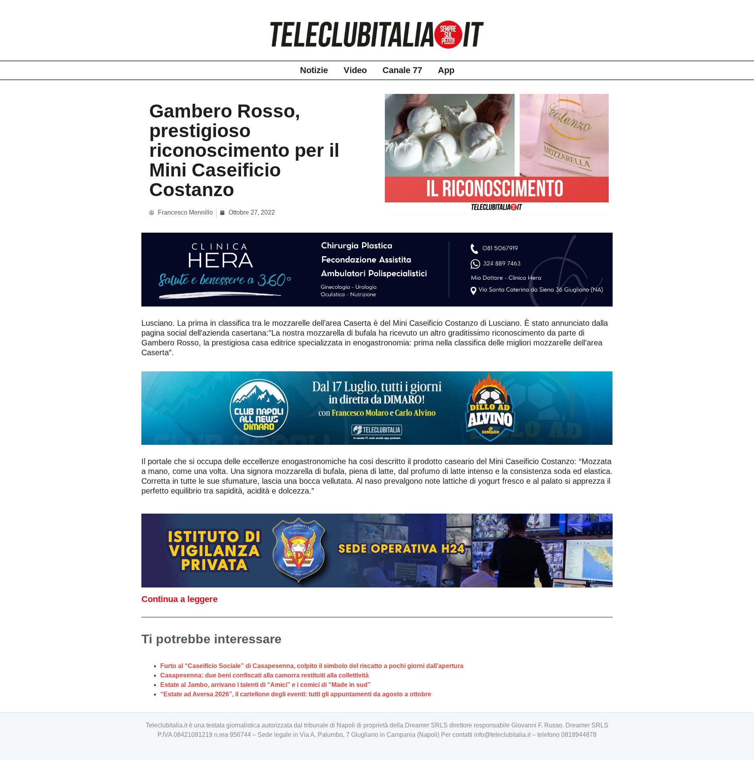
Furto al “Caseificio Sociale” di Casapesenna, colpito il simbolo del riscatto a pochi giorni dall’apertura (311, 666)
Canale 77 (402, 70)
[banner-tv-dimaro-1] (377, 407)
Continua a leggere (179, 599)
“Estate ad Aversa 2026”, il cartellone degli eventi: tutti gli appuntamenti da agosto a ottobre (295, 694)
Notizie (314, 70)
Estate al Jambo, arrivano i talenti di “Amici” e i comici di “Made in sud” (265, 684)
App (446, 70)
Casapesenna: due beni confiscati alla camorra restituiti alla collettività (264, 675)
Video (355, 70)
